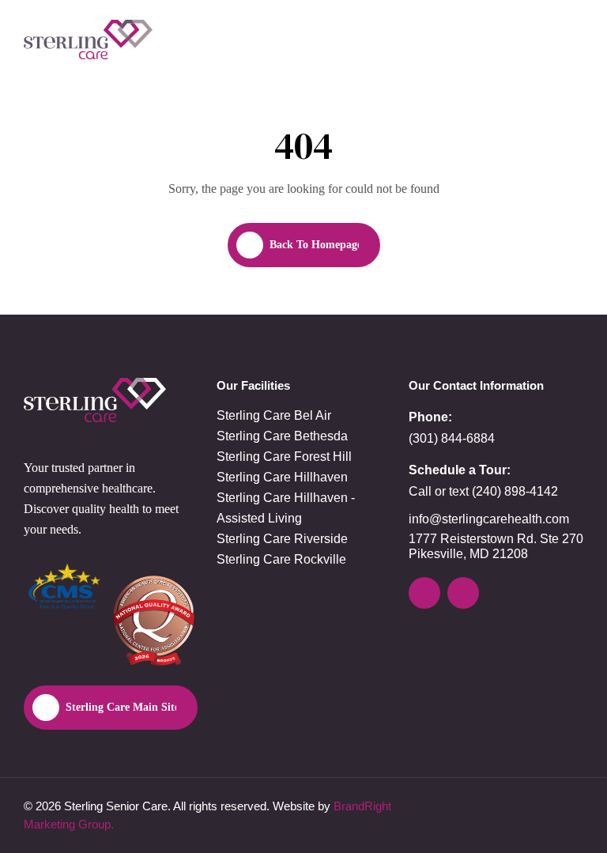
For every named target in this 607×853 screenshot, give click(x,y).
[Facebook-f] (463, 593)
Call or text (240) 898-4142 (483, 491)
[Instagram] (424, 593)
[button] (570, 39)
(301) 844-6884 (452, 438)
